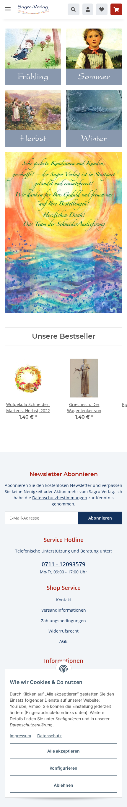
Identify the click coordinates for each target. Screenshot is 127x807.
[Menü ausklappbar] (8, 6)
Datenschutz (49, 735)
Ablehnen (63, 785)
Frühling (32, 77)
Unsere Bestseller (63, 336)
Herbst (33, 139)
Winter (94, 139)
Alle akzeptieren (63, 750)
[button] (73, 9)
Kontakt (63, 600)
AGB (63, 641)
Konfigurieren (63, 768)
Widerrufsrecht (63, 631)
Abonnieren (100, 518)
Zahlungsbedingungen (63, 620)
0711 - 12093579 (63, 564)
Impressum (20, 735)
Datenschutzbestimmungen (59, 497)
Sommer (94, 77)
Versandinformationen (63, 610)
